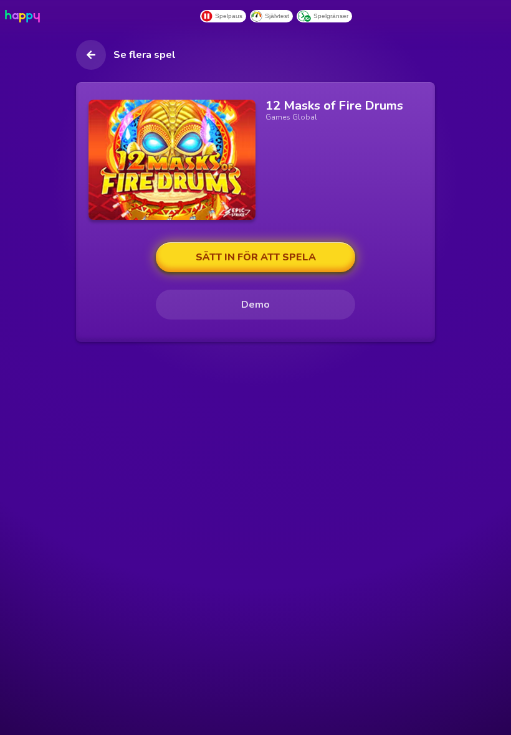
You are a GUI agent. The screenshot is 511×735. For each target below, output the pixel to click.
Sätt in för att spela (256, 257)
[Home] (25, 16)
